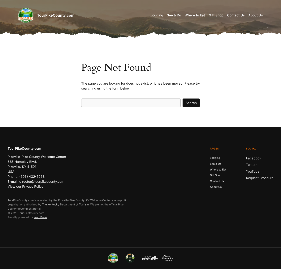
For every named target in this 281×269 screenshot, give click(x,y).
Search (191, 103)
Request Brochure (259, 178)
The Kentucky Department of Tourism (65, 204)
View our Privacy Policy (25, 186)
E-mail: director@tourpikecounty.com (36, 181)
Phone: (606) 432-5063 (26, 177)
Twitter (251, 165)
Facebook (253, 158)
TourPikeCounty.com (55, 15)
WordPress (40, 217)
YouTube (252, 171)
